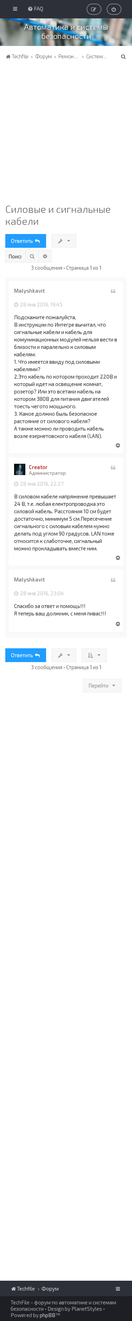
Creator (38, 467)
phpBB (47, 1315)
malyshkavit (29, 290)
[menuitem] (35, 8)
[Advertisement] (66, 133)
